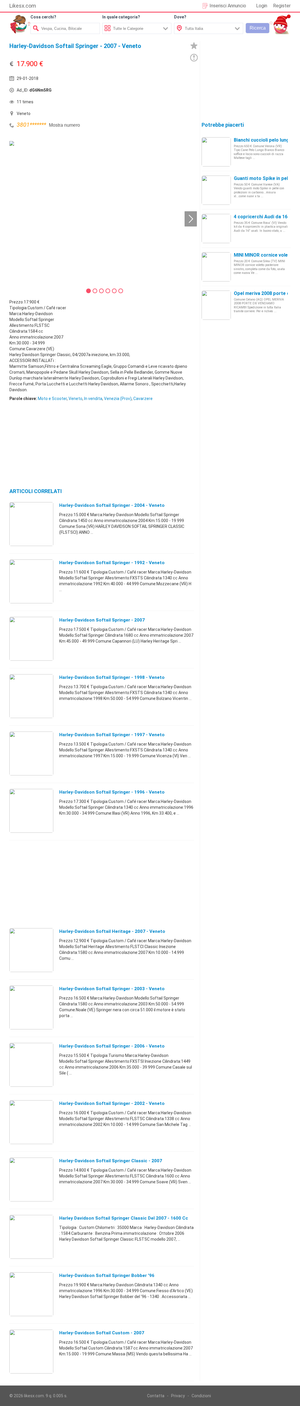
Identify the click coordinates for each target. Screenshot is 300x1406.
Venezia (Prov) (118, 398)
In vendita (93, 398)
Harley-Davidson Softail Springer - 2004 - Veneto (112, 505)
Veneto (75, 398)
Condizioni (201, 1395)
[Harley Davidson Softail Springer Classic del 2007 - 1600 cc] (31, 1236)
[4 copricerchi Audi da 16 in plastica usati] (216, 228)
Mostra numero (64, 125)
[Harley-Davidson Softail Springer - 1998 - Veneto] (31, 695)
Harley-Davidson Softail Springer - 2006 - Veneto (112, 1046)
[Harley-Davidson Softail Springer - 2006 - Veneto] (31, 1064)
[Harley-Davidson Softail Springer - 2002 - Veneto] (31, 1122)
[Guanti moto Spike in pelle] (216, 190)
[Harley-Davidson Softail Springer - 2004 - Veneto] (31, 523)
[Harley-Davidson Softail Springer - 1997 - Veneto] (31, 753)
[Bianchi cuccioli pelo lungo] (216, 151)
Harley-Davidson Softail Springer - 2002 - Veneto (112, 1103)
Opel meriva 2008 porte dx (263, 293)
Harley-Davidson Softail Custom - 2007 (101, 1332)
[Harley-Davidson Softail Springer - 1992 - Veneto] (31, 581)
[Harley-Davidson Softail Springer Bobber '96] (31, 1294)
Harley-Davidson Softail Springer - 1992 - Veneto (112, 562)
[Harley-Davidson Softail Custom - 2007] (31, 1351)
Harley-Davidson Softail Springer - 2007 (102, 620)
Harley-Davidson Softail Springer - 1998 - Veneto (112, 677)
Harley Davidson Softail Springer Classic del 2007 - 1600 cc (123, 1218)
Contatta (155, 1395)
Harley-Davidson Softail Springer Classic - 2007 (110, 1160)
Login (261, 5)
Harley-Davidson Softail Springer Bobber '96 (106, 1275)
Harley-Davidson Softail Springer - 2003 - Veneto (112, 988)
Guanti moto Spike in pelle (263, 178)
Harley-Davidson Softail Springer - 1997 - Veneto (112, 734)
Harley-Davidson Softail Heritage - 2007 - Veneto (112, 931)
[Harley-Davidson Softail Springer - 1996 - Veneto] (31, 810)
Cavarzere (143, 398)
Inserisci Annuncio (227, 5)
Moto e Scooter (52, 398)
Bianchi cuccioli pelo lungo (263, 140)
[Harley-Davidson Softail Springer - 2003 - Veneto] (31, 1007)
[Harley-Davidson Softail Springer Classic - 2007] (31, 1179)
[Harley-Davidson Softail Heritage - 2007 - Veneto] (31, 949)
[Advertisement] (141, 91)
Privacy (178, 1395)
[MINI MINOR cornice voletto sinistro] (216, 266)
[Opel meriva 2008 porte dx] (216, 305)
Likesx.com (22, 6)
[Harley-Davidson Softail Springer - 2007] (31, 638)
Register (282, 5)
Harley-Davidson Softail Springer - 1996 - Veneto (112, 792)
